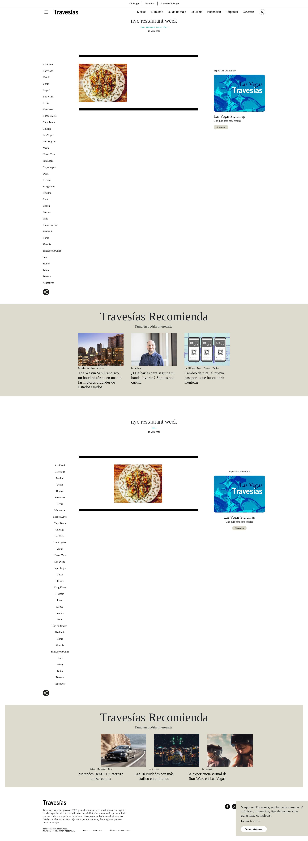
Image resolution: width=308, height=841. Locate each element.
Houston (47, 193)
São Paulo (48, 231)
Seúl (45, 257)
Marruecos (48, 109)
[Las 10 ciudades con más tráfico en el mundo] (154, 750)
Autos (92, 769)
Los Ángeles (49, 141)
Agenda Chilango (170, 3)
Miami (46, 148)
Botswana (48, 96)
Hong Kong (49, 186)
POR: (154, 428)
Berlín (46, 83)
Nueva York (49, 154)
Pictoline (149, 3)
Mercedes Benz (105, 769)
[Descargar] (239, 93)
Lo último (196, 11)
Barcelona (48, 71)
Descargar (221, 127)
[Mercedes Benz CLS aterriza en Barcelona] (101, 750)
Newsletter (248, 11)
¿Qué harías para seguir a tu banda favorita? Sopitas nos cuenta (153, 377)
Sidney (46, 263)
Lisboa (46, 205)
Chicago (47, 128)
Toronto (47, 276)
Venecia (47, 244)
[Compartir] (46, 292)
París (45, 218)
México (141, 11)
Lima (45, 199)
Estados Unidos (86, 368)
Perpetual (232, 11)
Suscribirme (253, 829)
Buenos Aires (49, 115)
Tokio (46, 270)
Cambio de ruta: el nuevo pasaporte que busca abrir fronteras (204, 377)
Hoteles (100, 368)
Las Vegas (48, 135)
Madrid (46, 77)
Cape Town (49, 122)
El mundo (157, 11)
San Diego (48, 160)
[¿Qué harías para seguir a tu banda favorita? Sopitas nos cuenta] (154, 349)
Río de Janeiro (50, 225)
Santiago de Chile (52, 250)
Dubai (46, 173)
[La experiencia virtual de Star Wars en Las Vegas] (207, 750)
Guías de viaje (177, 11)
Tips (199, 368)
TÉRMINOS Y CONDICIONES (119, 830)
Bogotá (46, 90)
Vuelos (216, 368)
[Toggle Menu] (46, 12)
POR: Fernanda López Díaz (154, 27)
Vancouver (48, 282)
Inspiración (214, 11)
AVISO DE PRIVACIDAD (92, 830)
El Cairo (47, 180)
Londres (47, 212)
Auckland (48, 64)
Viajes (207, 368)
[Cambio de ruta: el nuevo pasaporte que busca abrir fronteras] (207, 349)
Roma (46, 238)
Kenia (46, 103)
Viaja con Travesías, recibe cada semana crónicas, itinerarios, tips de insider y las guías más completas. (270, 811)
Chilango (134, 3)
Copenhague (49, 167)
